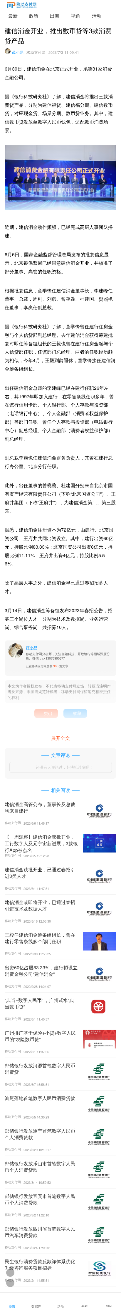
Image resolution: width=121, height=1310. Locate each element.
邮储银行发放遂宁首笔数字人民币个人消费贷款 (40, 1134)
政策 (33, 15)
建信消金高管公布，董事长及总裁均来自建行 (40, 807)
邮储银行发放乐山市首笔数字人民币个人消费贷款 (40, 1166)
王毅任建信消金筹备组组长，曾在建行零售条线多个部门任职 (40, 938)
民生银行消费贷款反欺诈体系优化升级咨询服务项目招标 (40, 1264)
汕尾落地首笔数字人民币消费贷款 (40, 1098)
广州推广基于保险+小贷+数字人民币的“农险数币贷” (40, 1036)
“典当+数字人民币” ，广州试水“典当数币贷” (39, 1003)
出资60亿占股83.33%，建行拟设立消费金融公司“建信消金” (41, 970)
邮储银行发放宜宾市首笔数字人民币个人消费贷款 (40, 1199)
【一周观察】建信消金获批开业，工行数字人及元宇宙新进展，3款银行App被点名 (41, 843)
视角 (75, 15)
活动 (96, 15)
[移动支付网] (21, 6)
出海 (54, 15)
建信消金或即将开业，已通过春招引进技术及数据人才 (40, 905)
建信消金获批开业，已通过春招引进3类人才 (40, 872)
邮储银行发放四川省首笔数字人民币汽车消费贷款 (40, 1232)
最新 (13, 15)
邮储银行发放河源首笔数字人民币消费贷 (40, 1068)
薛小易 (17, 52)
